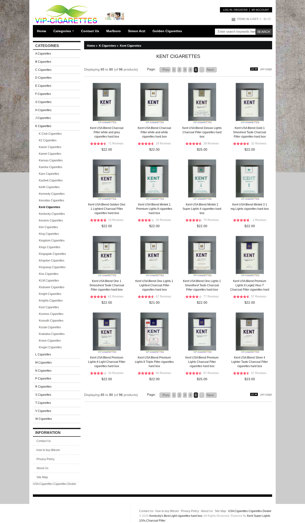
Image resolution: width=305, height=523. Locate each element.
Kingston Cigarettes (51, 260)
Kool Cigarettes (49, 307)
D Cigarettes (43, 77)
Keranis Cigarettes (51, 220)
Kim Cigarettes (48, 227)
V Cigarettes (43, 411)
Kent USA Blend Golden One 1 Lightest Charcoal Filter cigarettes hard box (106, 209)
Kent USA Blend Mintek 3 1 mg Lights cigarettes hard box (250, 206)
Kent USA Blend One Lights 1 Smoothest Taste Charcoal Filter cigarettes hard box (202, 285)
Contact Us (90, 31)
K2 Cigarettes (47, 140)
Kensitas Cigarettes (51, 200)
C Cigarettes (43, 70)
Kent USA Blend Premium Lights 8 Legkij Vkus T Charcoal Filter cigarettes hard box (249, 286)
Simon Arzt (136, 31)
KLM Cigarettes (49, 280)
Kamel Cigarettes (50, 153)
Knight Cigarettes (50, 294)
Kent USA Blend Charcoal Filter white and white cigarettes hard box (154, 132)
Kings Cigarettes (49, 247)
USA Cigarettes (43, 484)
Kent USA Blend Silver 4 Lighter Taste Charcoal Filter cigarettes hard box (249, 362)
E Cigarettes (43, 85)
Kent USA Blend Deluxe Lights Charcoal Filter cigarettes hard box (202, 132)
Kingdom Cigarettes (52, 240)
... (201, 70)
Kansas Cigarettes (51, 160)
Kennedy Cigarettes (52, 193)
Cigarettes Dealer (64, 484)
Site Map (42, 477)
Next (211, 70)
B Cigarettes (43, 61)
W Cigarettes (43, 418)
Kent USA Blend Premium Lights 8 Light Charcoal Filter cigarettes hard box (106, 362)
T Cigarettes (43, 403)
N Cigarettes (43, 370)
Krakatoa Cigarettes (52, 334)
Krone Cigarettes (50, 340)
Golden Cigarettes (167, 31)
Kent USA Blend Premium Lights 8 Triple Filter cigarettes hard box (154, 362)
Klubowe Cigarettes (51, 287)
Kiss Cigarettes (48, 274)
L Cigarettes (43, 354)
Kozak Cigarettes (50, 327)
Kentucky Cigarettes (52, 213)
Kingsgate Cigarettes (52, 254)
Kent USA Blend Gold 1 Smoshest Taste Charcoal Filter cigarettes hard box (249, 132)
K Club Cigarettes (50, 133)
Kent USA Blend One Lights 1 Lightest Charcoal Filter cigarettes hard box (154, 285)
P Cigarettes (43, 378)
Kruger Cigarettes (50, 347)
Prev (165, 70)
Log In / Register (235, 9)
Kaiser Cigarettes (50, 147)
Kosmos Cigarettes (51, 314)
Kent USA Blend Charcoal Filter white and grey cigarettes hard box (106, 132)
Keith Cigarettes (49, 187)
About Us (42, 468)
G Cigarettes (43, 102)
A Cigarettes (43, 53)
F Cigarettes (43, 94)
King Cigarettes (49, 234)
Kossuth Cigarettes (51, 320)
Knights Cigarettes (51, 300)
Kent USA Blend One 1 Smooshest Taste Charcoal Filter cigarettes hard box (106, 285)
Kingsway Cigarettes (52, 267)
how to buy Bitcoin (48, 450)
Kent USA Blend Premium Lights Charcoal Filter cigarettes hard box (202, 362)
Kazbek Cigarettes (51, 180)
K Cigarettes (109, 45)
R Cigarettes (43, 386)
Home (41, 31)
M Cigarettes (43, 362)
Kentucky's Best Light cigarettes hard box (175, 516)
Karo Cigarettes (49, 173)
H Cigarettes (43, 110)
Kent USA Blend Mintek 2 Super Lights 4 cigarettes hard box (202, 209)
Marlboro (113, 31)
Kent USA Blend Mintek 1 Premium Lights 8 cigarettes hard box (154, 209)
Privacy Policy (45, 459)
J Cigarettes (43, 118)
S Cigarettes (43, 394)
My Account (260, 9)
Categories (62, 31)
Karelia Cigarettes (50, 167)
